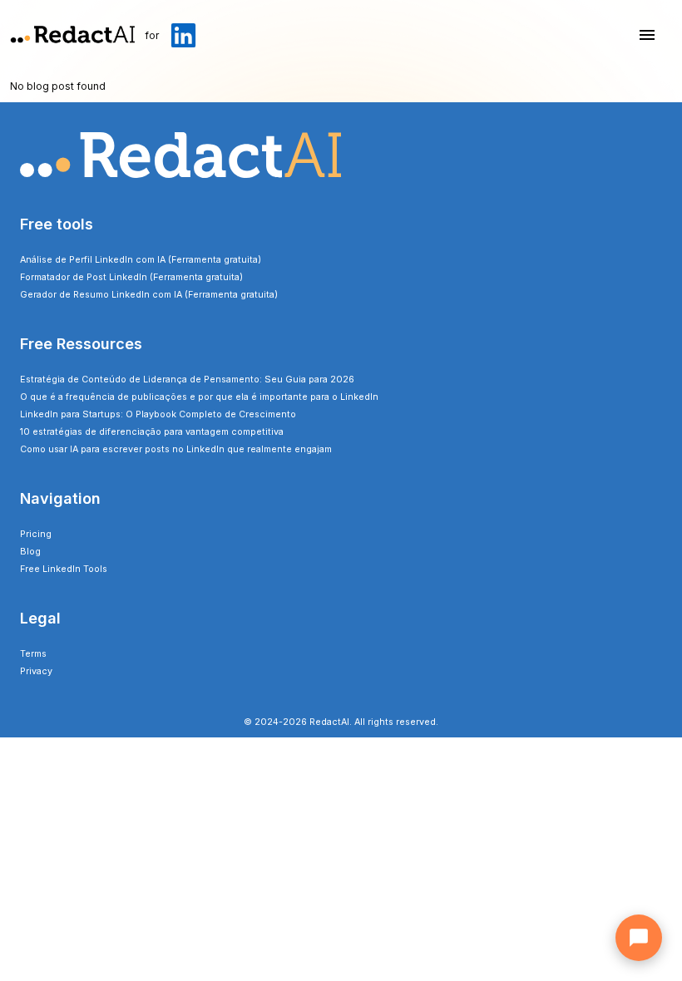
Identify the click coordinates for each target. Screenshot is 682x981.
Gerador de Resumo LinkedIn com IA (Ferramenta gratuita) (149, 294)
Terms (33, 653)
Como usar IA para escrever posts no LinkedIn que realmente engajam (176, 449)
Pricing (36, 534)
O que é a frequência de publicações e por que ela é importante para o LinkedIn (199, 397)
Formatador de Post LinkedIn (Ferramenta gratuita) (131, 277)
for (152, 35)
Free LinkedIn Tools (63, 569)
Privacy (36, 671)
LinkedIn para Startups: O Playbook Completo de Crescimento (158, 414)
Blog (30, 551)
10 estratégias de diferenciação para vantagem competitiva (152, 431)
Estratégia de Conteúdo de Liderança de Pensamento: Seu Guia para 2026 (187, 379)
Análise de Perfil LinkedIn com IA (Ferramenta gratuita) (140, 259)
